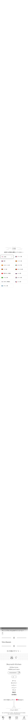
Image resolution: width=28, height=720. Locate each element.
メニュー (14, 687)
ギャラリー (14, 683)
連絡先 (14, 692)
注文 (3, 719)
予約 (10, 719)
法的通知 (14, 694)
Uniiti (16, 710)
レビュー (14, 685)
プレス (14, 690)
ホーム (14, 680)
